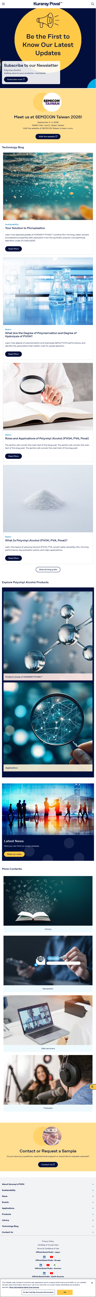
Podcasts (48, 1108)
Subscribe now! (14, 79)
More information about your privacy (24, 1287)
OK (65, 1292)
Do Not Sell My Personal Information (38, 1292)
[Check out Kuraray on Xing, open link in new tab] (55, 1265)
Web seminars (48, 1048)
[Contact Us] (92, 1087)
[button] (48, 1184)
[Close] (92, 1283)
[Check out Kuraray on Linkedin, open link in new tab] (44, 1257)
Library (48, 929)
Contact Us (46, 1164)
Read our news (14, 854)
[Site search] (92, 4)
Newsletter (48, 989)
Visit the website (47, 136)
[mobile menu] (3, 3)
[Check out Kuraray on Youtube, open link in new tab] (52, 1257)
